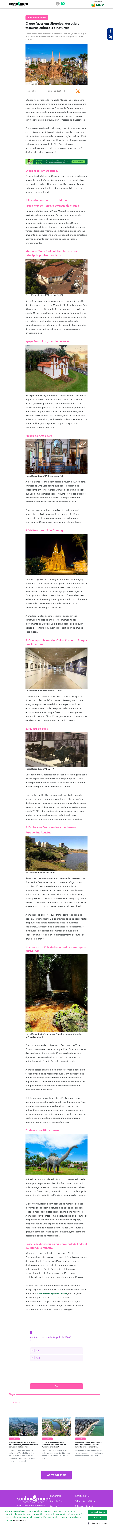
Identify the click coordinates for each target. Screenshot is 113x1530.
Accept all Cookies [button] (98, 1512)
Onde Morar (40, 18)
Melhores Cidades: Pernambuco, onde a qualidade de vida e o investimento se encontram (88, 1445)
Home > (31, 18)
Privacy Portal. (19, 1521)
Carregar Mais (56, 1475)
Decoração (55, 1506)
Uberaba (16, 1402)
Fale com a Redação (84, 1506)
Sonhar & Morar (18, 3)
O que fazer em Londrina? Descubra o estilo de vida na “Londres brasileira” (54, 1445)
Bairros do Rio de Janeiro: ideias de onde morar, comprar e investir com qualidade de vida (23, 1445)
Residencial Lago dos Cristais (52, 1294)
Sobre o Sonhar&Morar (85, 1501)
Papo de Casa (56, 1501)
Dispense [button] (97, 1518)
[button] (97, 1523)
